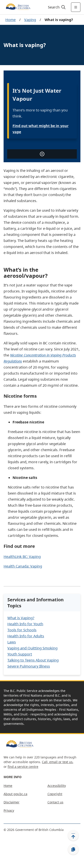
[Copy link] (73, 849)
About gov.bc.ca (15, 794)
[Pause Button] (42, 154)
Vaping (30, 19)
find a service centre (23, 766)
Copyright (54, 794)
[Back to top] (73, 835)
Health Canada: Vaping (23, 566)
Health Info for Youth (25, 623)
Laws (11, 642)
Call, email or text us (57, 762)
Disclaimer (11, 802)
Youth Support (19, 654)
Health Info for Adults (25, 636)
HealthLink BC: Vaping (22, 556)
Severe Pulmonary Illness (28, 666)
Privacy (9, 810)
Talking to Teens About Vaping (33, 660)
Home (10, 19)
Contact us (55, 802)
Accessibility (56, 785)
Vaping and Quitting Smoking (32, 648)
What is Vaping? (20, 617)
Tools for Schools (22, 629)
